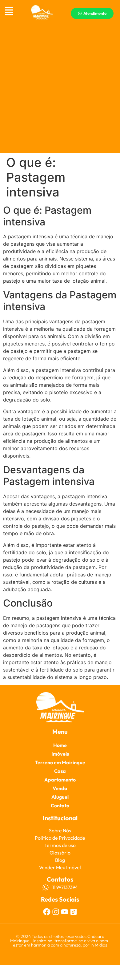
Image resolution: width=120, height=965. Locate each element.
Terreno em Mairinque (60, 762)
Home (60, 745)
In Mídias (98, 945)
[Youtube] (64, 911)
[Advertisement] (60, 90)
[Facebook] (46, 911)
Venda (60, 788)
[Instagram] (55, 911)
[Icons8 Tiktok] (73, 911)
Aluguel (60, 797)
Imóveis (60, 754)
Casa (60, 771)
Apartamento (60, 780)
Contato (60, 805)
